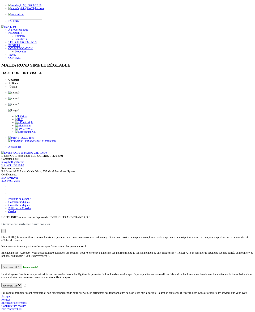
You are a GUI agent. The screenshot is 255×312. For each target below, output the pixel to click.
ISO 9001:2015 (9, 177)
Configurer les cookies (13, 305)
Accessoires (14, 146)
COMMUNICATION (20, 48)
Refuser (5, 299)
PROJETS (14, 45)
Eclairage (20, 35)
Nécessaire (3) (10, 267)
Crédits (12, 211)
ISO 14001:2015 (10, 180)
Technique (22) (10, 285)
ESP (10, 20)
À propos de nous (18, 29)
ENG (16, 20)
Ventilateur (21, 39)
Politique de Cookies (19, 208)
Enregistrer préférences (14, 302)
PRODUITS (15, 32)
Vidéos (12, 54)
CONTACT (15, 57)
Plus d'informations (11, 308)
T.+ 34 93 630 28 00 (12, 165)
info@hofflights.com (12, 162)
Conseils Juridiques (18, 201)
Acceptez (6, 296)
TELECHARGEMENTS (22, 42)
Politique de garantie (19, 198)
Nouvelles (20, 51)
